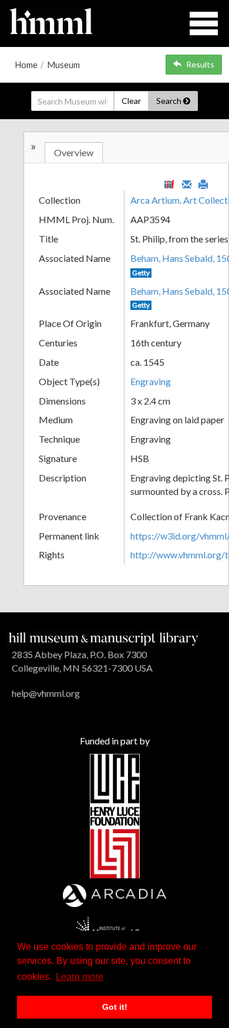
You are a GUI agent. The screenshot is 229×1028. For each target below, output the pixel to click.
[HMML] (103, 637)
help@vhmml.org (46, 693)
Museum (63, 64)
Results (200, 64)
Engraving (150, 381)
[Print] (203, 183)
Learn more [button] (79, 977)
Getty (141, 272)
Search (169, 101)
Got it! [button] (114, 1007)
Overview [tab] (73, 152)
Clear (131, 101)
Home (26, 64)
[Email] (186, 183)
